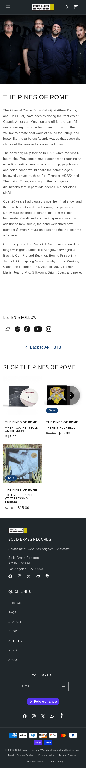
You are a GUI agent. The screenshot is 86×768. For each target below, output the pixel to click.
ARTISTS (15, 641)
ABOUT (13, 659)
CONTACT (15, 603)
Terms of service (68, 755)
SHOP (12, 631)
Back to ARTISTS (45, 347)
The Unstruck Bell (60, 427)
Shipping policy (35, 761)
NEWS (12, 650)
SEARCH (14, 621)
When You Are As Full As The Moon (21, 429)
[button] (8, 7)
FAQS (12, 612)
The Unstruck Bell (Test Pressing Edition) (19, 498)
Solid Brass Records (27, 750)
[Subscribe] (63, 686)
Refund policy (55, 761)
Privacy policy (46, 755)
